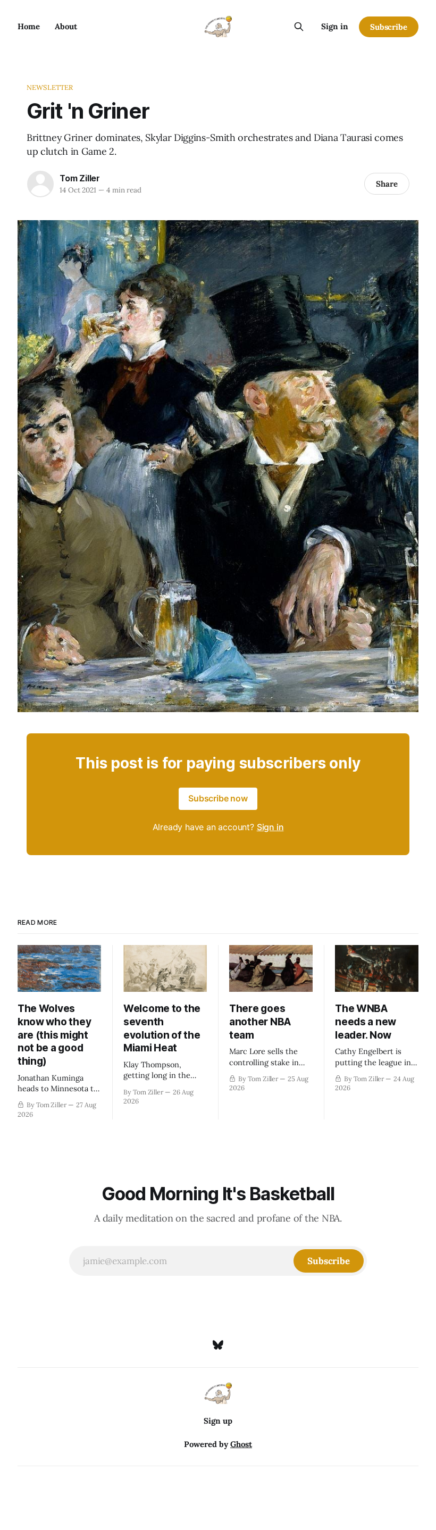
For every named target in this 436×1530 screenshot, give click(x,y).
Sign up (218, 1421)
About (66, 26)
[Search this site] (298, 26)
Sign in (334, 26)
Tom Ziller (80, 178)
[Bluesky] (218, 1345)
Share (387, 184)
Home (29, 26)
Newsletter (50, 87)
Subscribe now (218, 798)
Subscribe (388, 27)
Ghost (241, 1444)
